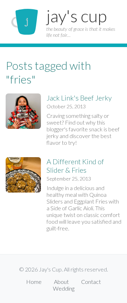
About (61, 281)
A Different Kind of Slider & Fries (75, 165)
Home (34, 281)
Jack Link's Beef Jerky (79, 97)
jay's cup (76, 16)
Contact (91, 281)
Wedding (63, 288)
